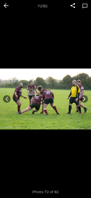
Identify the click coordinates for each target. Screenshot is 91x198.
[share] (73, 6)
